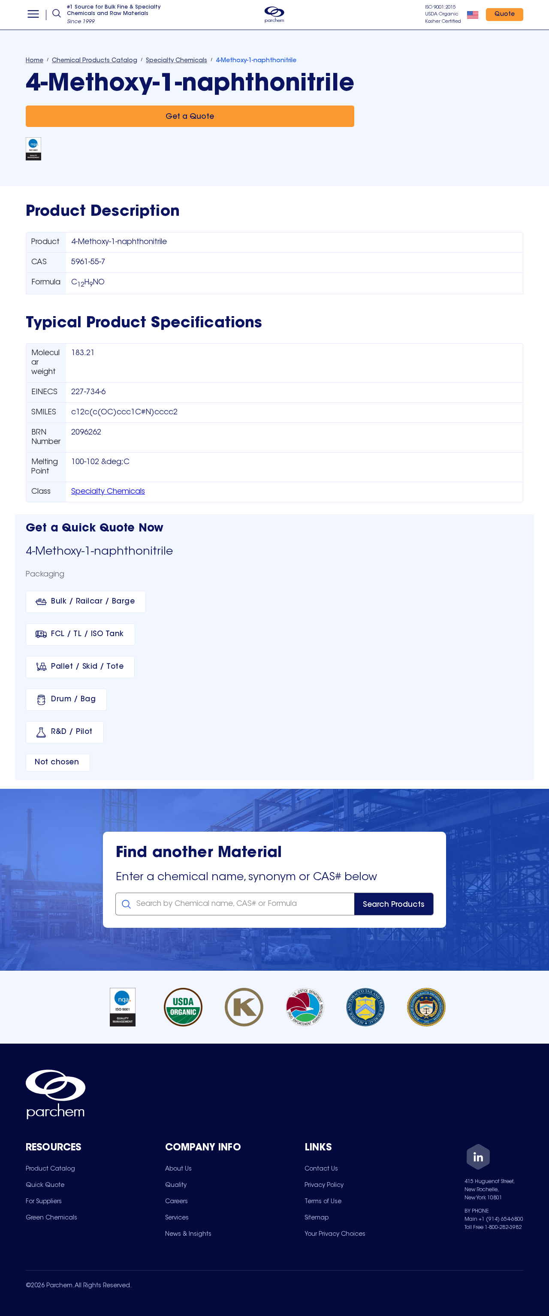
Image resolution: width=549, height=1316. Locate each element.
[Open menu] (33, 15)
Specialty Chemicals (108, 492)
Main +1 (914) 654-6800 (494, 1219)
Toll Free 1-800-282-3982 (493, 1227)
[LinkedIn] (478, 1158)
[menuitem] (50, 1169)
